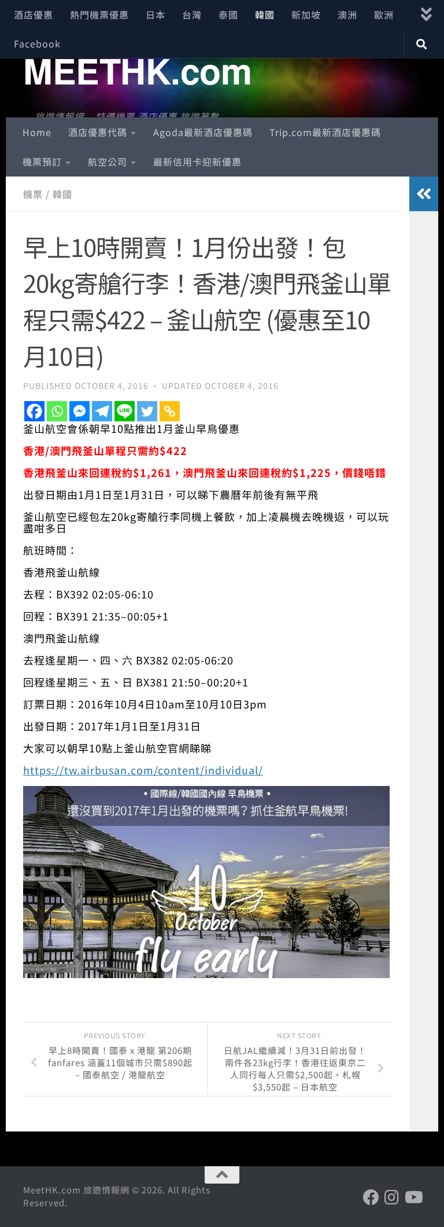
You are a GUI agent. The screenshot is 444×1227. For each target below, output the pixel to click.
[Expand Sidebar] (423, 194)
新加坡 (306, 14)
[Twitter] (147, 411)
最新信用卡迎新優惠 (197, 161)
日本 (155, 14)
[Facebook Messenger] (79, 411)
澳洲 (347, 14)
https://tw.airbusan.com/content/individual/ (143, 769)
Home (37, 132)
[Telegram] (102, 411)
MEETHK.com (137, 70)
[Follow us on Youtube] (413, 1197)
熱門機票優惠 (99, 14)
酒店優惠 (33, 14)
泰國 (228, 14)
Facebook (37, 43)
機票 (33, 194)
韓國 (265, 14)
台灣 (192, 14)
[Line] (124, 411)
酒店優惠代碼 (97, 132)
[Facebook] (34, 411)
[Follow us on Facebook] (371, 1197)
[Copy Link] (170, 411)
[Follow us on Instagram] (392, 1197)
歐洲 (384, 14)
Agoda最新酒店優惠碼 (203, 132)
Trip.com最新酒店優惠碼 (325, 132)
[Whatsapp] (57, 411)
